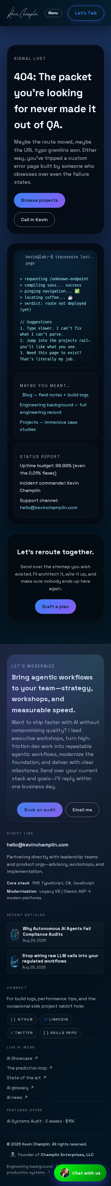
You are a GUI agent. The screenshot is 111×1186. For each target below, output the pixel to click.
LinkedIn (56, 1019)
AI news (17, 1097)
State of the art (27, 1077)
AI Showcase (22, 1058)
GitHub (22, 1019)
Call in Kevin (34, 220)
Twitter (22, 1032)
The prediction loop (30, 1068)
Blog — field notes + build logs (55, 395)
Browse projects (39, 200)
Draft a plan (55, 607)
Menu (53, 13)
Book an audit (40, 810)
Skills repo (60, 1032)
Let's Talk (86, 13)
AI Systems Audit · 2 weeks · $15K (41, 1121)
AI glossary (20, 1087)
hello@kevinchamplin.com (48, 508)
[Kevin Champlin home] (23, 13)
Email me (82, 810)
